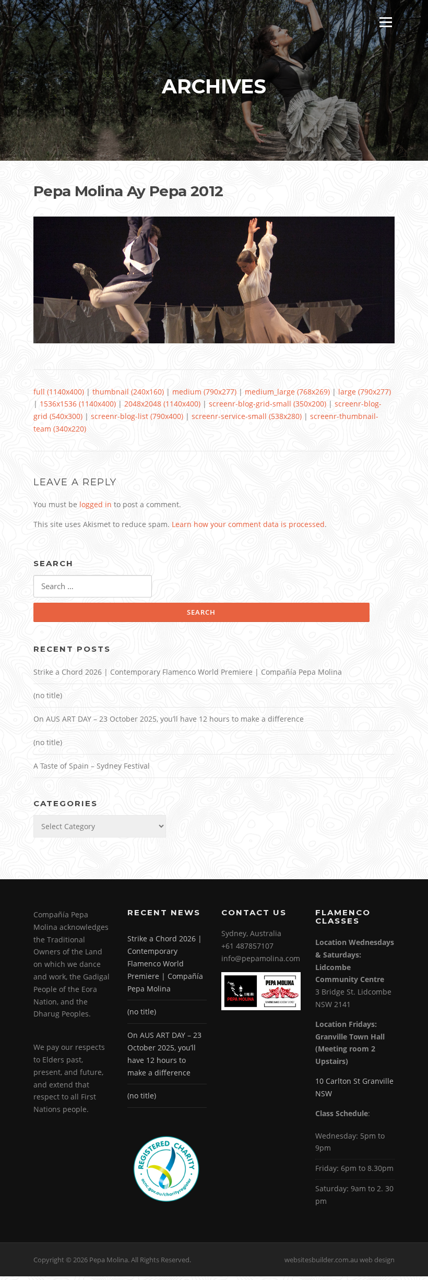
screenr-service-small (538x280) (247, 416)
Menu (385, 22)
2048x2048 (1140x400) (162, 404)
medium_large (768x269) (287, 392)
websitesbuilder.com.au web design (339, 1259)
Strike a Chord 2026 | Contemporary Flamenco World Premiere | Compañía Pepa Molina (187, 672)
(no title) (47, 695)
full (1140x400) (58, 392)
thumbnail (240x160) (128, 392)
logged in (95, 504)
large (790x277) (364, 392)
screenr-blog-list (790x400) (137, 416)
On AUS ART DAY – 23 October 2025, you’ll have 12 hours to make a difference (168, 719)
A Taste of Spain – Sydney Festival (91, 766)
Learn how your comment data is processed (248, 524)
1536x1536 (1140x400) (78, 404)
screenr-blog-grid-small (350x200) (267, 404)
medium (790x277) (204, 392)
